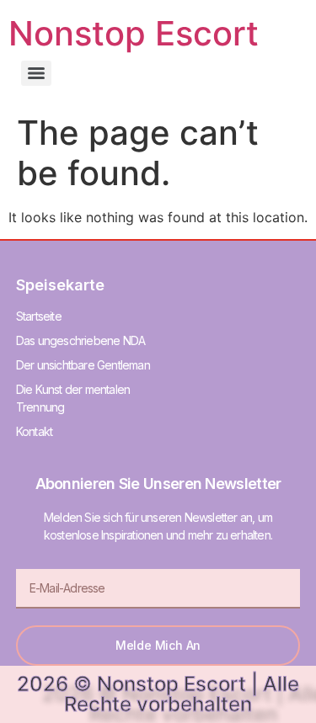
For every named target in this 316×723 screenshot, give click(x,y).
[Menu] (36, 73)
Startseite (39, 316)
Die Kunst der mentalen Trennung (73, 398)
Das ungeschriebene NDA (80, 340)
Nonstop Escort (133, 33)
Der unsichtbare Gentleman (83, 365)
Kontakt (34, 431)
